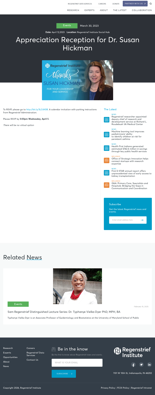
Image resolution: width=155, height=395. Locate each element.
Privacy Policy (108, 388)
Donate (116, 4)
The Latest (120, 10)
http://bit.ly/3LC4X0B (37, 110)
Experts (90, 10)
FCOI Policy (123, 388)
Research (73, 10)
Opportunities (10, 357)
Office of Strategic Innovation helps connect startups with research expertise (130, 161)
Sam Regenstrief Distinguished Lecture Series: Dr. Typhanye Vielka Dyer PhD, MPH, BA (64, 312)
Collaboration (142, 10)
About (104, 10)
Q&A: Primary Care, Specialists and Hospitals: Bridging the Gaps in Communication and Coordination (130, 186)
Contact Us (32, 360)
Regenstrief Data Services (80, 4)
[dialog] (151, 4)
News (6, 366)
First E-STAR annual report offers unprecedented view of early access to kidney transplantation (132, 173)
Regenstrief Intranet (141, 388)
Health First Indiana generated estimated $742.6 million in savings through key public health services (129, 149)
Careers (102, 4)
